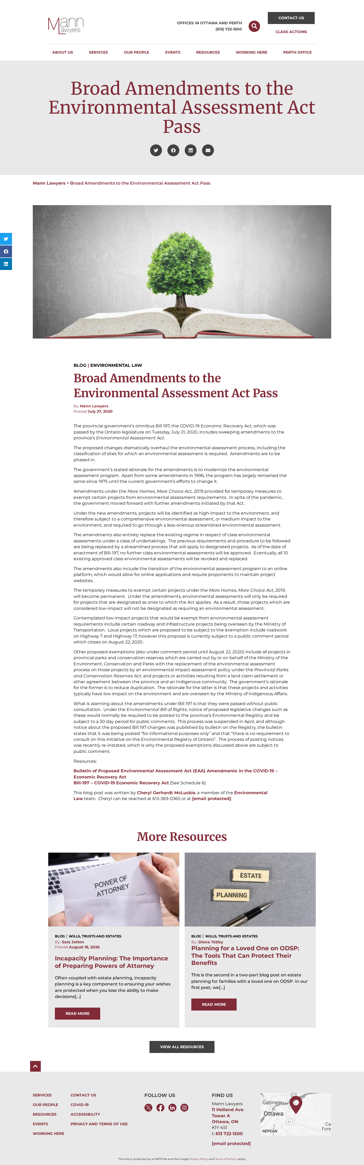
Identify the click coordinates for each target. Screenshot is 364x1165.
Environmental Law (116, 365)
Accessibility (85, 1114)
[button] (254, 26)
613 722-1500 (229, 1133)
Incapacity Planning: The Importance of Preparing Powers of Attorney (111, 962)
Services (42, 1095)
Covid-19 (80, 1105)
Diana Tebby (210, 942)
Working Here (48, 1133)
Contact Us (83, 1095)
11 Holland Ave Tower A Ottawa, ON (228, 1115)
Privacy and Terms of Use (99, 1124)
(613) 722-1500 (229, 29)
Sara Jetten (73, 942)
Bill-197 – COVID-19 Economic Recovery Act (121, 782)
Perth (235, 23)
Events (40, 1124)
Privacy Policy (199, 1159)
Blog (80, 365)
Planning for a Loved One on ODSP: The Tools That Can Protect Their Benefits (245, 956)
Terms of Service (226, 1159)
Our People (45, 1105)
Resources (44, 1114)
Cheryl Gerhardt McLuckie (166, 792)
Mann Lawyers (49, 183)
